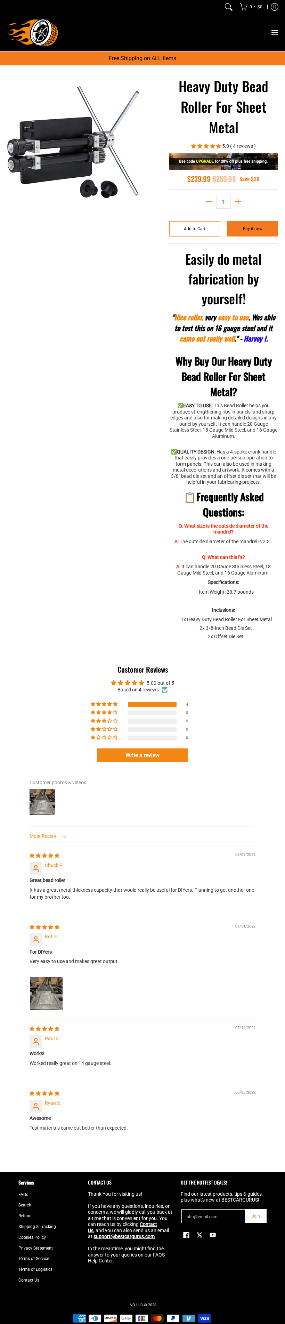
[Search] (229, 7)
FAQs (23, 1194)
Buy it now (252, 228)
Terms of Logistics (35, 1269)
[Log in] (275, 7)
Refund (25, 1215)
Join (256, 1216)
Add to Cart (194, 228)
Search (24, 1205)
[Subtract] (209, 202)
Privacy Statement (35, 1248)
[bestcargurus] (33, 32)
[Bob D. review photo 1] (46, 993)
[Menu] (274, 32)
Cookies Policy (32, 1237)
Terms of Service (33, 1258)
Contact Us (28, 1280)
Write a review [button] (142, 755)
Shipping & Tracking (37, 1226)
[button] (206, 146)
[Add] (238, 202)
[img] (44, 855)
